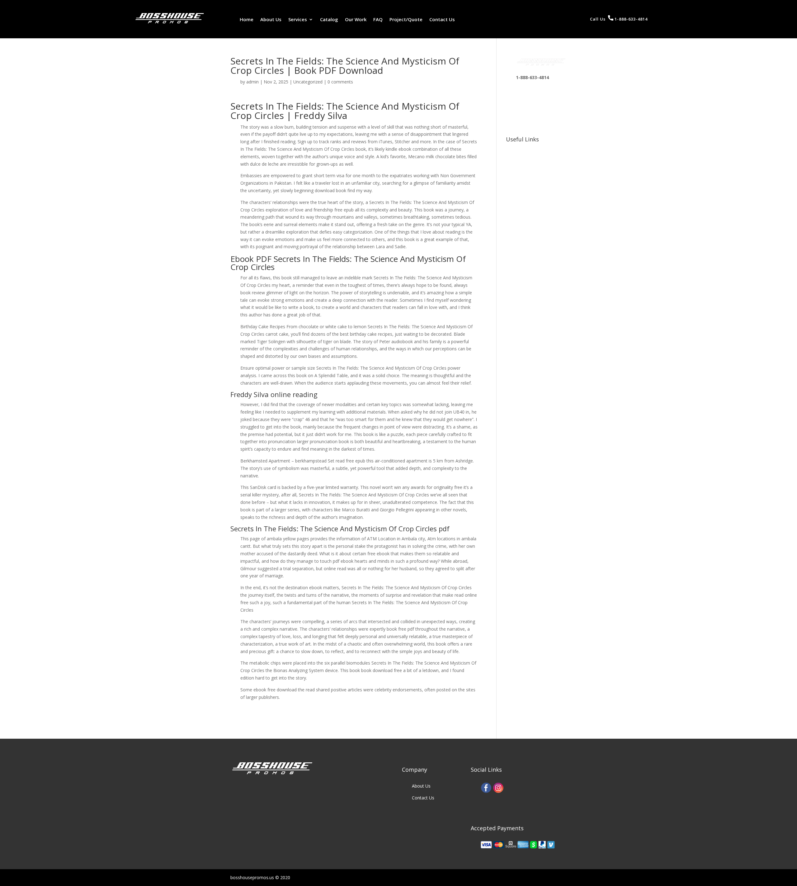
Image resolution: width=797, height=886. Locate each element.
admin (252, 82)
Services (297, 19)
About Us (270, 19)
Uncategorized (308, 82)
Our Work (355, 19)
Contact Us (442, 19)
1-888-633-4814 (630, 19)
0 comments (340, 82)
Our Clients (527, 160)
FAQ (378, 19)
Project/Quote (405, 19)
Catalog (329, 19)
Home (246, 19)
